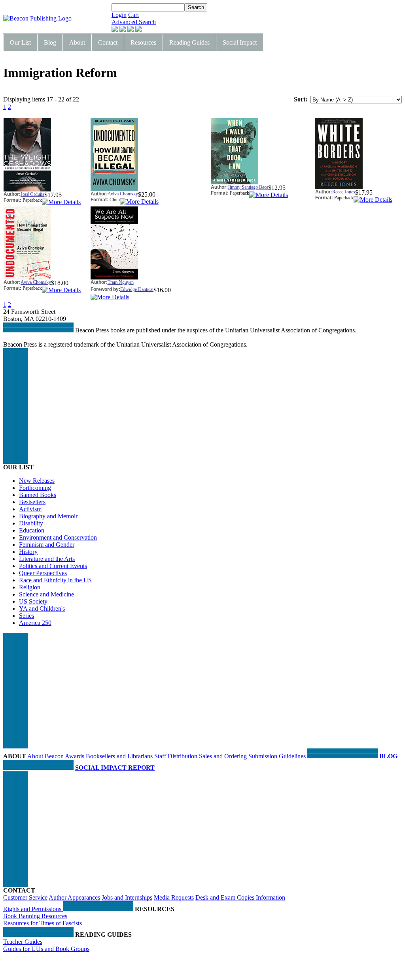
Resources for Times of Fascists (42, 923)
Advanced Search (134, 22)
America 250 (35, 622)
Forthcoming (35, 487)
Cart (133, 14)
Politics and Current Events (53, 566)
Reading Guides (189, 42)
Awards (74, 756)
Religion (29, 587)
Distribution (182, 756)
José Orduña (32, 194)
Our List (20, 42)
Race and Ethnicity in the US (55, 580)
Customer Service (25, 897)
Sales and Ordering (223, 756)
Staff (160, 756)
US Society (33, 601)
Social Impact (240, 42)
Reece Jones (343, 192)
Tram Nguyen (121, 282)
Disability (31, 523)
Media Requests (174, 897)
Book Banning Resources (35, 916)
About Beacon (45, 756)
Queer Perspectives (43, 573)
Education (31, 530)
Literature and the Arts (47, 558)
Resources (143, 42)
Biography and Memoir (48, 516)
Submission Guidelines (277, 756)
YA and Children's (42, 608)
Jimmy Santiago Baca (248, 187)
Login (119, 14)
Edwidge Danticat (136, 289)
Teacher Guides (22, 941)
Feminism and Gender (46, 544)
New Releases (37, 480)
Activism (30, 509)
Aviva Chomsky (123, 194)
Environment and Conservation (58, 537)
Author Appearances (74, 897)
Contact (107, 42)
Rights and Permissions (33, 909)
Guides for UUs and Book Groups (46, 948)
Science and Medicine (46, 594)
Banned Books (37, 494)
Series (26, 615)
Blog (50, 42)
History (28, 551)
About (77, 42)
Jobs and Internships (127, 897)
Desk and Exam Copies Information (240, 897)
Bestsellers (32, 502)
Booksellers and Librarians (120, 756)
